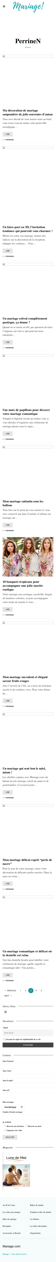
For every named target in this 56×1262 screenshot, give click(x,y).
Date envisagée (8, 1102)
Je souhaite (7, 1122)
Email (5, 1027)
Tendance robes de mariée (40, 1212)
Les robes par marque (11, 1212)
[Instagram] (5, 1012)
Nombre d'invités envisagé (12, 1112)
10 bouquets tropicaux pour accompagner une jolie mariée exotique (23, 585)
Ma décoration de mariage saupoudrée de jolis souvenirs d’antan (28, 112)
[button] (4, 6)
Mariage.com (11, 1246)
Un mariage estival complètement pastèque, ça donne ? (25, 320)
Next (6, 996)
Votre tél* (6, 1090)
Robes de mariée (36, 1205)
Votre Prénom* (8, 1061)
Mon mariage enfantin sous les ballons (23, 503)
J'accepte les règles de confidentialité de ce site (23, 1039)
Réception (7, 1226)
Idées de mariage (9, 1219)
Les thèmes (34, 1219)
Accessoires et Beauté (12, 1233)
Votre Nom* (7, 1071)
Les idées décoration (38, 1226)
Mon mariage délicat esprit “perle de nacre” (27, 861)
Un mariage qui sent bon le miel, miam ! (24, 770)
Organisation (35, 1233)
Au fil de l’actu (9, 1205)
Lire (8, 134)
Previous (11, 990)
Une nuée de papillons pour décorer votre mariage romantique (26, 411)
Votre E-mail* (8, 1080)
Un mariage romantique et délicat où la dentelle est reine (27, 953)
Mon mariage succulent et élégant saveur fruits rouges (25, 679)
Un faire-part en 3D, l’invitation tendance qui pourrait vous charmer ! (28, 229)
